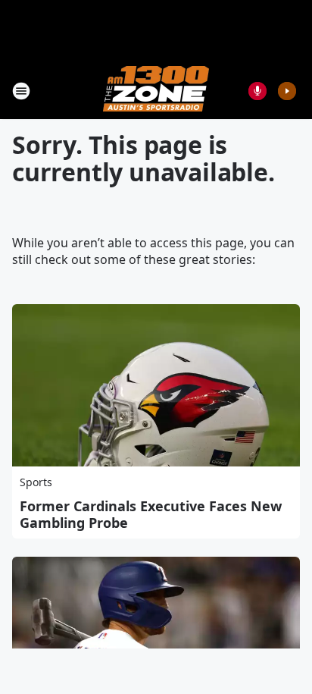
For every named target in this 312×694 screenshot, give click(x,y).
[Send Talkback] (257, 91)
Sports (36, 482)
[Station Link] (156, 90)
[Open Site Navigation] (21, 91)
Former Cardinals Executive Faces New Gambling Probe (151, 514)
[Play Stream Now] (287, 91)
